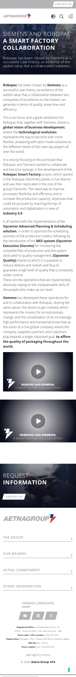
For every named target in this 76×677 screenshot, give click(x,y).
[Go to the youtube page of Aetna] (25, 616)
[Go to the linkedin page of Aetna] (38, 616)
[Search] (62, 16)
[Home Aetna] (17, 16)
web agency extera (38, 655)
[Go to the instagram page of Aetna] (51, 616)
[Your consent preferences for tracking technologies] (69, 670)
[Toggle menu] (70, 16)
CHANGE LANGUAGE (38, 603)
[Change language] (53, 16)
